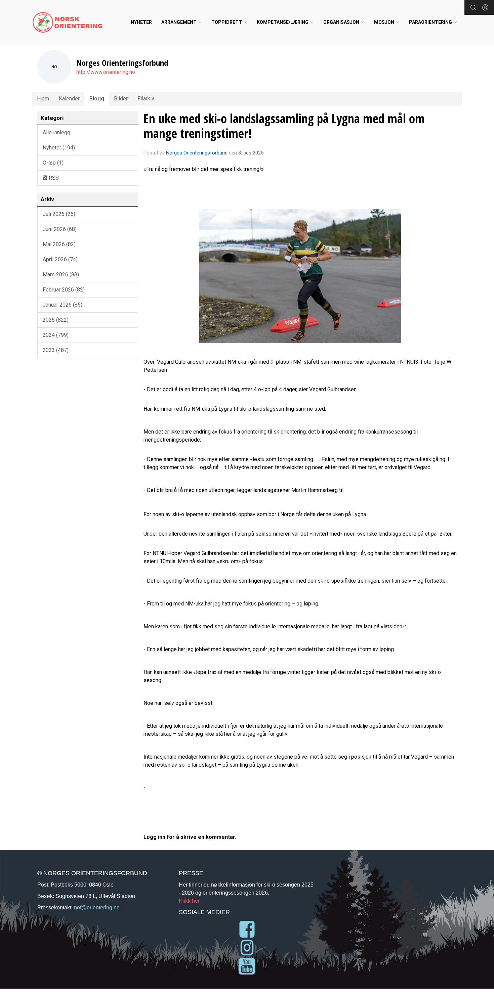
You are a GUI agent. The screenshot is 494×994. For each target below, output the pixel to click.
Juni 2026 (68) (60, 229)
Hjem (43, 98)
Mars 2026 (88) (61, 274)
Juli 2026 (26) (59, 214)
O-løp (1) (53, 163)
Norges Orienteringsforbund (197, 153)
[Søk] (473, 7)
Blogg (96, 98)
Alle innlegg (56, 132)
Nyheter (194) (59, 147)
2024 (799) (56, 335)
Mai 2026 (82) (59, 244)
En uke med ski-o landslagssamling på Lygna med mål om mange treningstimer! (284, 126)
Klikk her (189, 901)
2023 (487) (56, 350)
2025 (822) (56, 320)
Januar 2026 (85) (62, 305)
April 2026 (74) (60, 259)
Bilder (121, 98)
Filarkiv (145, 98)
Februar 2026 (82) (64, 289)
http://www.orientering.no (105, 72)
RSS (53, 178)
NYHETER (141, 22)
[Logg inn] (485, 7)
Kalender (69, 98)
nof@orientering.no (97, 907)
